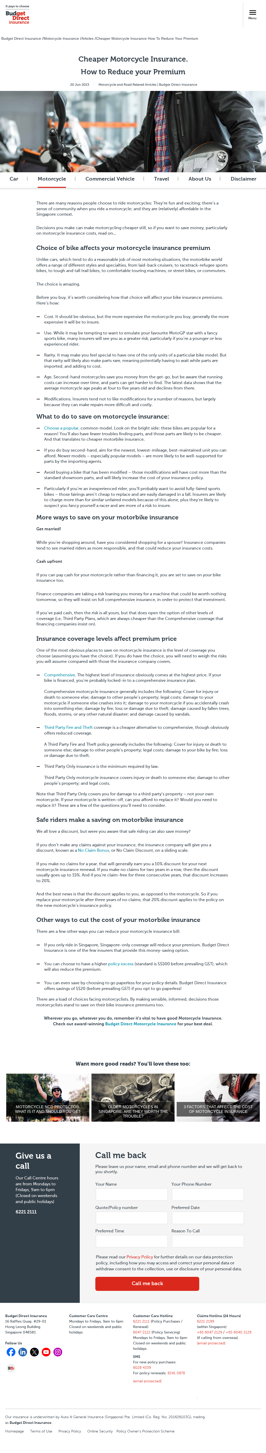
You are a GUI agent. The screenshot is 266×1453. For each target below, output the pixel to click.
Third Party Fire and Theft (68, 728)
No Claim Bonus (93, 851)
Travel (161, 179)
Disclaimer (243, 179)
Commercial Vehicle (110, 179)
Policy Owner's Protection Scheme (145, 1431)
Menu (252, 18)
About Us (200, 179)
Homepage (14, 1431)
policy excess (121, 964)
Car (14, 179)
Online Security (100, 1431)
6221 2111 (26, 1212)
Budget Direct (140, 1024)
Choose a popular (61, 428)
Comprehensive (59, 675)
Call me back (147, 1283)
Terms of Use (41, 1431)
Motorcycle (52, 179)
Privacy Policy (140, 1257)
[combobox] (208, 1218)
